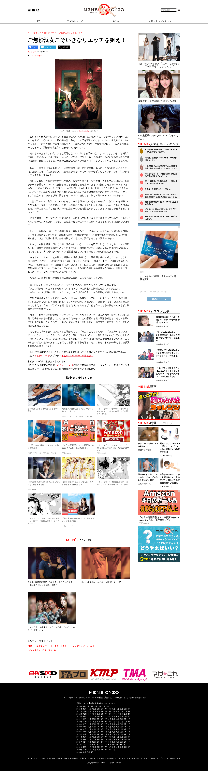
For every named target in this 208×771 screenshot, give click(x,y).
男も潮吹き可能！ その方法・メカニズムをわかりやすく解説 (148, 477)
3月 (99, 706)
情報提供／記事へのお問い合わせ (67, 758)
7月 (84, 706)
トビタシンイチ (36, 56)
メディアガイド (122, 758)
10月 (94, 709)
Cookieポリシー (153, 758)
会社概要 (52, 758)
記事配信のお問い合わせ (107, 758)
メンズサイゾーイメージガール (42, 650)
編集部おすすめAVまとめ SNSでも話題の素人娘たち (161, 203)
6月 (88, 706)
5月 (92, 706)
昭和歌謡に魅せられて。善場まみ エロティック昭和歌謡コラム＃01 (168, 320)
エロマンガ (41, 646)
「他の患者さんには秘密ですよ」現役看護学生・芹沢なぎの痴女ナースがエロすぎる (161, 167)
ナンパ (69, 365)
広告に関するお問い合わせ (89, 758)
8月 (102, 709)
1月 (107, 706)
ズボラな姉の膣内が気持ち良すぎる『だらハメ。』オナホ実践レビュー (161, 210)
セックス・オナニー (59, 646)
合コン (60, 365)
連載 (30, 646)
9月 (98, 709)
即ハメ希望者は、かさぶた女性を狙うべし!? (101, 582)
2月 (103, 706)
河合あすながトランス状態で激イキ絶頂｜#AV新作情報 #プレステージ (161, 175)
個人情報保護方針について (138, 758)
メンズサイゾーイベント (84, 646)
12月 (85, 709)
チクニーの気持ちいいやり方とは (158, 189)
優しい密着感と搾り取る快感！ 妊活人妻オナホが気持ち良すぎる (161, 182)
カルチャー (32, 52)
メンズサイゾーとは (35, 758)
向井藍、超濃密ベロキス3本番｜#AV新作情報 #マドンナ (161, 159)
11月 (89, 709)
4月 (96, 706)
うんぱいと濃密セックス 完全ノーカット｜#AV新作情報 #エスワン (161, 150)
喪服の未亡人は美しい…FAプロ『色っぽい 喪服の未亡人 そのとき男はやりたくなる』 (161, 195)
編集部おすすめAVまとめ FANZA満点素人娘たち (161, 217)
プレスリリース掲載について (170, 758)
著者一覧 (45, 758)
